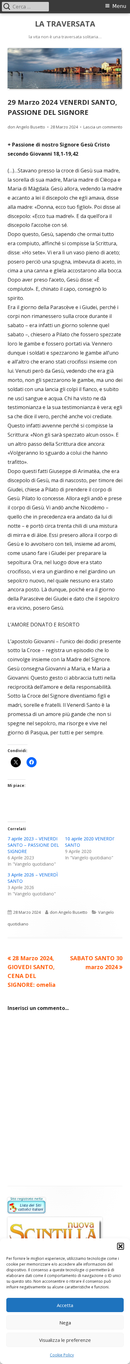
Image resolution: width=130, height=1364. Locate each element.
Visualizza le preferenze (65, 1340)
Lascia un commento (102, 127)
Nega (65, 1322)
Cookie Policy (62, 1355)
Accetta (65, 1305)
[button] (120, 1246)
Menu (119, 6)
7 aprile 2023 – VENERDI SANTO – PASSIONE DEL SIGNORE (33, 845)
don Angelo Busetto (26, 127)
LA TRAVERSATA (65, 24)
